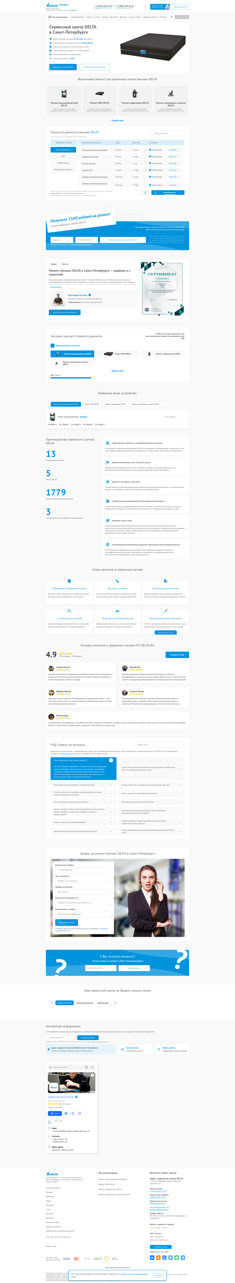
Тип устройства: (62, 876)
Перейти (83, 417)
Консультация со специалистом (169, 193)
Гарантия (65, 264)
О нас (96, 17)
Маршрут (56, 1113)
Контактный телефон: (64, 865)
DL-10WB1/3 (88, 424)
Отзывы (105, 17)
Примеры (50, 1196)
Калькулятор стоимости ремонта (60, 1231)
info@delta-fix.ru (157, 1203)
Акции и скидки (135, 17)
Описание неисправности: (66, 898)
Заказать (172, 150)
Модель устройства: (64, 887)
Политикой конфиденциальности (98, 1042)
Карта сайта (51, 1246)
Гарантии (123, 17)
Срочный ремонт (77, 17)
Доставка (113, 17)
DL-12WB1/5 (64, 424)
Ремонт (54, 264)
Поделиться (152, 1257)
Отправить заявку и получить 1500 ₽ (123, 240)
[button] (52, 1003)
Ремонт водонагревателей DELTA (65, 404)
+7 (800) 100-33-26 (125, 6)
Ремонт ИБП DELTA (92, 404)
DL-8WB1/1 (52, 424)
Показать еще (117, 120)
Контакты (163, 17)
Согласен (158, 1275)
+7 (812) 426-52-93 (104, 6)
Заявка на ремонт (150, 17)
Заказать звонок (134, 968)
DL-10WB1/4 (76, 424)
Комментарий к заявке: (65, 909)
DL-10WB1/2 (100, 424)
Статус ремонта (182, 17)
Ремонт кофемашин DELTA (116, 404)
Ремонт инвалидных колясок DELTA (145, 404)
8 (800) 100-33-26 (158, 1197)
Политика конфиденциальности (117, 1267)
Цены (89, 17)
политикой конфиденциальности (81, 245)
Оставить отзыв (177, 654)
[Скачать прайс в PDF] (145, 192)
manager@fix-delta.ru (159, 1209)
